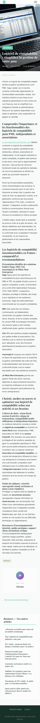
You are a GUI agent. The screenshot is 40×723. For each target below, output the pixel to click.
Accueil (4, 75)
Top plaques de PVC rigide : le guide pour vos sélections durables (19, 682)
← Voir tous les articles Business (15, 600)
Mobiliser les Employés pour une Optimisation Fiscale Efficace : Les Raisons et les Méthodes (18, 673)
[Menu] (35, 2)
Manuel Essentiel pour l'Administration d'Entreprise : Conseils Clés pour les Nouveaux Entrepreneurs (17, 655)
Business (7, 48)
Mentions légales (16, 709)
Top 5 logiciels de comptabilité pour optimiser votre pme (19, 638)
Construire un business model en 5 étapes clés (18, 665)
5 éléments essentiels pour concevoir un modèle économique (19, 630)
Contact (27, 709)
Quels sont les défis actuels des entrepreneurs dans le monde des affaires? (18, 690)
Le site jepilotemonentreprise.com (16, 142)
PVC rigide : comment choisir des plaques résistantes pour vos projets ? (19, 645)
